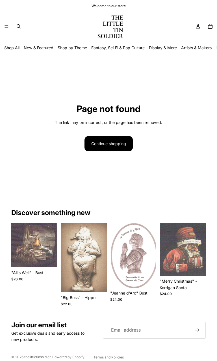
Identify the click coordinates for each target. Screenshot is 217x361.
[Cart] (210, 26)
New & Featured (38, 47)
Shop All (11, 47)
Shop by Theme (72, 47)
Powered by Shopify (68, 357)
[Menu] (6, 26)
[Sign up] (197, 330)
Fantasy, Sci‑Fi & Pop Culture (118, 47)
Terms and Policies (109, 357)
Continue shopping (108, 143)
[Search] (18, 26)
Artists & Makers (196, 47)
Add (53, 258)
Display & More (163, 47)
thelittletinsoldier (37, 357)
